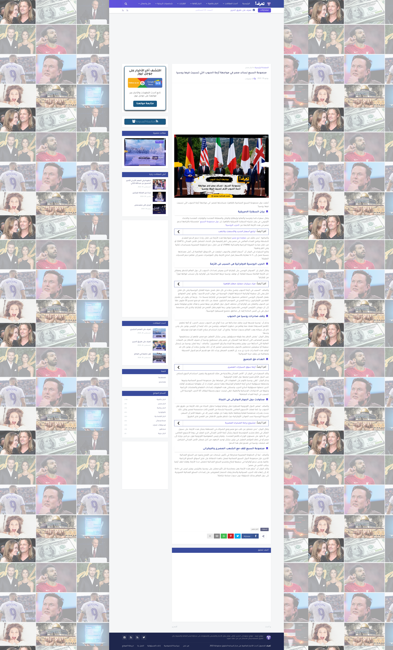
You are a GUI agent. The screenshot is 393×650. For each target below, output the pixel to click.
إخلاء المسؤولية (154, 646)
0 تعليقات (249, 79)
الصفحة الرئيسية (262, 68)
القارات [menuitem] (182, 4)
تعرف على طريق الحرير (141, 342)
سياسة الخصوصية (172, 646)
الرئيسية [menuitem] (246, 4)
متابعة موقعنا (145, 103)
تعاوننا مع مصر (239, 238)
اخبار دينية (145, 434)
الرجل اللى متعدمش (142, 205)
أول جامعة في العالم (241, 10)
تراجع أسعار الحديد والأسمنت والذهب (237, 232)
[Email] (217, 536)
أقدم (175, 627)
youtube (162, 382)
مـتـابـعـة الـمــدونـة (145, 121)
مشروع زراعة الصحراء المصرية (240, 423)
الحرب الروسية (232, 225)
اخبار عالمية (145, 400)
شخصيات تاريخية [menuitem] (165, 4)
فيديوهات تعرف (145, 425)
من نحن (186, 646)
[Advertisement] (196, 38)
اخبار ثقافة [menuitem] (197, 4)
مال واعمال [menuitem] (145, 4)
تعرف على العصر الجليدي (150, 158)
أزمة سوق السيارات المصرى (242, 367)
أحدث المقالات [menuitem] (231, 4)
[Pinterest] (231, 536)
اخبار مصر (249, 68)
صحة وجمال (145, 421)
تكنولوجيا (145, 412)
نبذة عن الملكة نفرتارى (141, 193)
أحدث (267, 627)
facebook (162, 378)
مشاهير (145, 429)
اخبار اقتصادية (145, 417)
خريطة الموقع (128, 646)
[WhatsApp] (224, 536)
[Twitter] (238, 536)
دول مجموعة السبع (209, 222)
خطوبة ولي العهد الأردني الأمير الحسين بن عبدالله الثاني (138, 182)
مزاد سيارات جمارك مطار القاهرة (239, 284)
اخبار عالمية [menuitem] (213, 4)
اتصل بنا (140, 646)
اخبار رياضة (145, 408)
